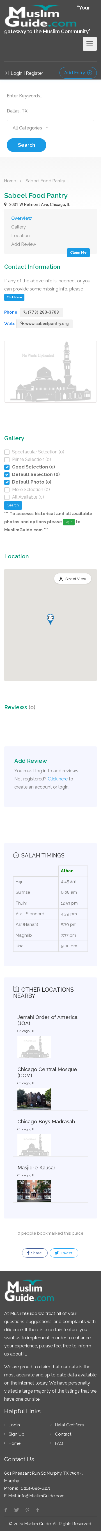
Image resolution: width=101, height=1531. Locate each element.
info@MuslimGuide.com (41, 1495)
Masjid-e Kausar (36, 1168)
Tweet (66, 1253)
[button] (50, 619)
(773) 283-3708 (43, 312)
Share (36, 1253)
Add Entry (75, 72)
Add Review (23, 244)
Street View (75, 579)
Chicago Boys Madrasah (46, 1121)
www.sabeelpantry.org (47, 323)
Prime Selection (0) (31, 459)
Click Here (14, 297)
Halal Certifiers (69, 1424)
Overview (21, 218)
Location (20, 235)
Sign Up (16, 1434)
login (69, 521)
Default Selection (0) (36, 474)
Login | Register (26, 73)
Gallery (18, 227)
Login (14, 1424)
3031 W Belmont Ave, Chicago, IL (39, 204)
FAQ (59, 1443)
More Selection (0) (31, 489)
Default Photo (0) (31, 482)
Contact (63, 1434)
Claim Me (78, 252)
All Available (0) (28, 497)
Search (26, 145)
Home (10, 180)
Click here (58, 779)
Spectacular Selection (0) (38, 452)
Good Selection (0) (33, 467)
